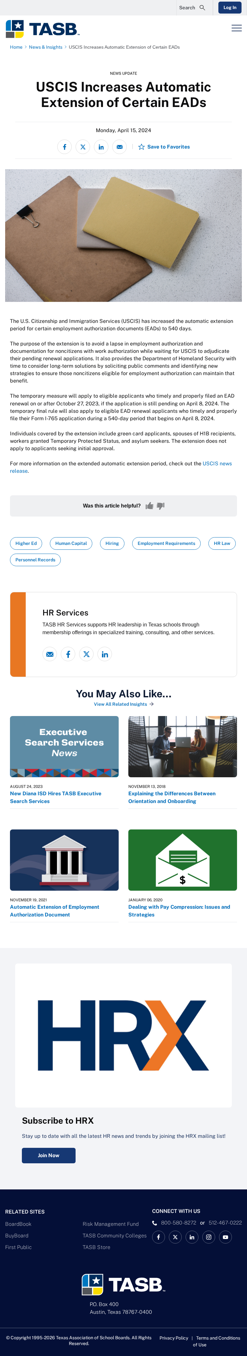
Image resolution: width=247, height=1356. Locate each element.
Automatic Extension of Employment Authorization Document (54, 911)
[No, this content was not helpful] (160, 506)
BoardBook (18, 1224)
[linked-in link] (104, 654)
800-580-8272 (178, 1223)
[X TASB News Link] (175, 1237)
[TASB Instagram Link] (208, 1237)
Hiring (112, 543)
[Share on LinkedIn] (101, 147)
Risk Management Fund (111, 1224)
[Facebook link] (68, 654)
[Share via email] (119, 147)
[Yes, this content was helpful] (149, 506)
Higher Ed (26, 543)
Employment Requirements (166, 543)
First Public (18, 1247)
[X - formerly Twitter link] (86, 654)
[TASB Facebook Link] (158, 1237)
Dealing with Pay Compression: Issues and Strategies (179, 911)
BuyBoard (16, 1236)
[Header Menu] (237, 28)
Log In (230, 7)
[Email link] (49, 654)
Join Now (48, 1155)
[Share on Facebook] (64, 147)
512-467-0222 (225, 1223)
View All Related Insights (120, 704)
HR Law (222, 543)
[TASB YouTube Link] (225, 1237)
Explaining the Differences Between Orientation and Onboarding (171, 797)
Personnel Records (35, 559)
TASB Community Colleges (115, 1236)
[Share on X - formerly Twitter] (83, 147)
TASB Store (96, 1247)
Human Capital (71, 543)
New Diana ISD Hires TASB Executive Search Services (55, 797)
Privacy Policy (174, 1338)
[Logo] (47, 29)
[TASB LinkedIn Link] (192, 1237)
